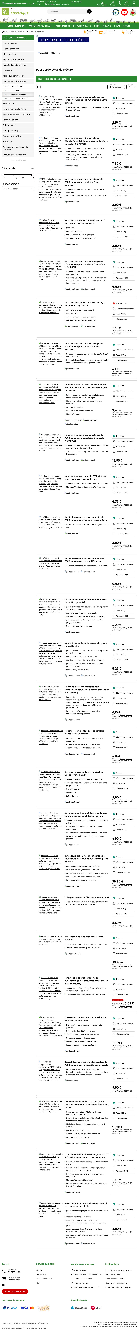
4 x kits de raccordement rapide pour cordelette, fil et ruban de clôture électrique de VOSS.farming (87, 689)
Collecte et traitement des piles (118, 1287)
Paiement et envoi (113, 1274)
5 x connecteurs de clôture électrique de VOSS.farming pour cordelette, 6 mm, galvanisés (84, 182)
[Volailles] (46, 20)
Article (130, 85)
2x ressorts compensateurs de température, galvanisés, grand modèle (85, 1019)
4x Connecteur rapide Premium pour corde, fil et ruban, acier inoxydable (86, 1204)
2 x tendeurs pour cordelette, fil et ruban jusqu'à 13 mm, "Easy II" (84, 773)
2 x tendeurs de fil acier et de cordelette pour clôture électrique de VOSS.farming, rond (86, 814)
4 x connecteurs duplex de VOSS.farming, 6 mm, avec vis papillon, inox (85, 304)
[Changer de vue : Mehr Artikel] (38, 87)
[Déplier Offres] (131, 26)
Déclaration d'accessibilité (116, 1283)
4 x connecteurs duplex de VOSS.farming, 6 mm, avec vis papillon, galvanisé (85, 221)
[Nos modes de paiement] (27, 1308)
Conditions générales (11, 1323)
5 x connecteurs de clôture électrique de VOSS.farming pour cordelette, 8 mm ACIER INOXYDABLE (85, 438)
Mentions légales (29, 1323)
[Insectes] (134, 20)
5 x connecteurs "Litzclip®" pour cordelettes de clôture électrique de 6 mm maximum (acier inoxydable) (86, 387)
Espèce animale (10, 183)
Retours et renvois (131, 1326)
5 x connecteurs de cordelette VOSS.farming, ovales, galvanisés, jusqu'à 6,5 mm (86, 477)
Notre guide (41, 1274)
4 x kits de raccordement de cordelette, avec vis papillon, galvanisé (86, 601)
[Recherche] (89, 11)
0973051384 (14, 1272)
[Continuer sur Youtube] (124, 12)
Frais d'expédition (128, 1322)
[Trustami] (116, 12)
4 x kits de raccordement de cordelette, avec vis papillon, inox (86, 644)
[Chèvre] (39, 20)
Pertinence (115, 86)
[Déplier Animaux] (112, 26)
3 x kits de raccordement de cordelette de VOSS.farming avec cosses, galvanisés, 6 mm (86, 518)
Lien (38, 1283)
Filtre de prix (8, 168)
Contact (39, 1270)
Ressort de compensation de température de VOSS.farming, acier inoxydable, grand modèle (86, 1063)
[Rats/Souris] (124, 20)
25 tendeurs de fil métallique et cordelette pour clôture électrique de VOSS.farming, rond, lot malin (87, 858)
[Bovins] (23, 20)
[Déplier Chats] (121, 26)
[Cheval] (6, 20)
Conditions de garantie (115, 1279)
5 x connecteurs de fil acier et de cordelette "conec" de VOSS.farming (85, 732)
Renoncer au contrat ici (15, 1291)
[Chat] (60, 20)
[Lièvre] (66, 20)
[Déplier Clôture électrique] (27, 26)
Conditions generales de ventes (118, 1270)
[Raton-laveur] (97, 20)
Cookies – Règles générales (35, 1328)
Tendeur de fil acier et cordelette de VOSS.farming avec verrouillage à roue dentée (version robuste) (86, 980)
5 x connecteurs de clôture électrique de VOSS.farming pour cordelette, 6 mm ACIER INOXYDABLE (85, 264)
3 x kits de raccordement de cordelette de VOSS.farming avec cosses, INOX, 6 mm (84, 559)
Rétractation (43, 1323)
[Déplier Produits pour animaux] (52, 26)
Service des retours (44, 1279)
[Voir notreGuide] (133, 12)
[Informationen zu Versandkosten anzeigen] (87, 1308)
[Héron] (111, 20)
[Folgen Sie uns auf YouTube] (3, 1285)
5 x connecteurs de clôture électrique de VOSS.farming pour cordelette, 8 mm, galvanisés (84, 346)
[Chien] (53, 20)
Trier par (112, 85)
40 (130, 86)
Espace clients (14, 1280)
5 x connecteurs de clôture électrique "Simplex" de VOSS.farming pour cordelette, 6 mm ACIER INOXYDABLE (86, 141)
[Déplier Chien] (100, 26)
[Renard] (90, 20)
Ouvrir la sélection (11, 189)
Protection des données (12, 1328)
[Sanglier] (73, 20)
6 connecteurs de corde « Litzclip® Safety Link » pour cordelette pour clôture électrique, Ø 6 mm (86, 1104)
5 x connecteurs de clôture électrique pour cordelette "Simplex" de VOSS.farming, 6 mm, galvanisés (86, 100)
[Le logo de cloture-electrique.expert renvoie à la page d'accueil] (24, 11)
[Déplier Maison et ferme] (71, 26)
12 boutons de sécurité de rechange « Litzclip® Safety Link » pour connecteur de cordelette (86, 1155)
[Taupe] (117, 20)
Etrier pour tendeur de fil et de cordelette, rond (87, 897)
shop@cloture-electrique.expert (58, 4)
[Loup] (81, 20)
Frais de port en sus (126, 125)
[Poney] (14, 20)
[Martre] (105, 20)
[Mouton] (32, 20)
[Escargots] (129, 20)
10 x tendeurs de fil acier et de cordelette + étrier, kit (85, 938)
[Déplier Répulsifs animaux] (92, 26)
